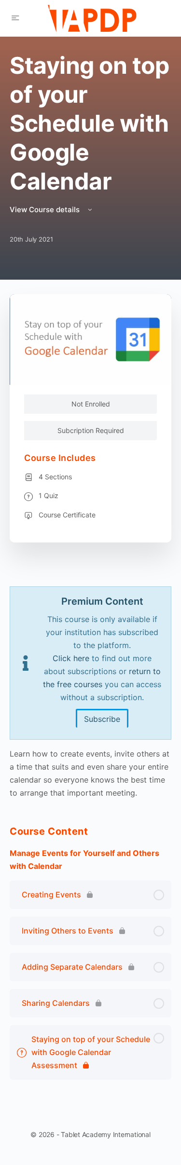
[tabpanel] (90, 692)
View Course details (46, 209)
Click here (71, 658)
